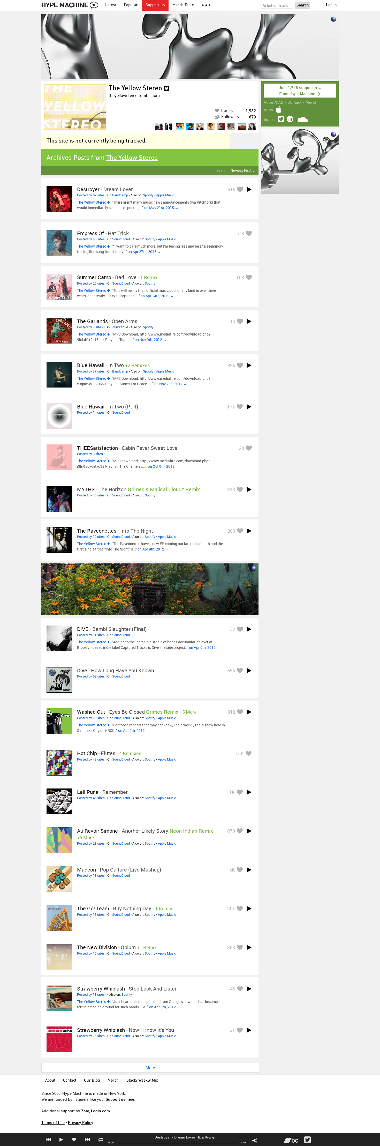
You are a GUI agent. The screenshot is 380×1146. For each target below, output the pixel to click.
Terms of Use (53, 1122)
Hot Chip (87, 753)
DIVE (82, 629)
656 (231, 670)
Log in (331, 5)
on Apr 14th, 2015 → (157, 295)
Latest (110, 5)
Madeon (86, 869)
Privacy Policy (80, 1122)
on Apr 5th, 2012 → (164, 1006)
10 (232, 321)
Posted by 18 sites (91, 914)
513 (240, 233)
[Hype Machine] (71, 5)
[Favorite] (240, 189)
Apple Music (165, 195)
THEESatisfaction (97, 447)
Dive (82, 670)
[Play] (249, 189)
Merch (311, 103)
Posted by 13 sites (91, 875)
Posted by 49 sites (91, 759)
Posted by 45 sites (91, 797)
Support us (155, 5)
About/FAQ (273, 103)
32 (232, 629)
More (150, 1067)
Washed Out (91, 711)
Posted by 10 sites (91, 536)
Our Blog (92, 1081)
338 (231, 489)
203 (231, 531)
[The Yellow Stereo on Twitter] (166, 88)
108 (240, 277)
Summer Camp (94, 277)
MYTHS (86, 489)
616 (231, 189)
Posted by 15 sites (91, 953)
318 (231, 712)
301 (231, 908)
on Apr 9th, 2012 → (153, 549)
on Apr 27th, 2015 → (144, 251)
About (50, 1081)
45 (232, 988)
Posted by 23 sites (91, 843)
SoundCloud (121, 239)
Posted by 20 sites (91, 283)
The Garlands (92, 321)
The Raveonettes (96, 530)
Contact (294, 103)
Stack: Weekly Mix (142, 1081)
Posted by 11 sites (91, 634)
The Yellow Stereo (135, 88)
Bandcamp (120, 195)
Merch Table (183, 5)
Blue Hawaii (90, 365)
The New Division (97, 947)
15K (239, 753)
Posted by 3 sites (90, 453)
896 (231, 365)
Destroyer (163, 1137)
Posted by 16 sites (91, 495)
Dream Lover (184, 1137)
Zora (85, 1110)
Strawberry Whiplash (101, 988)
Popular (131, 5)
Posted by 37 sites (91, 371)
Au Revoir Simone (97, 830)
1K (232, 792)
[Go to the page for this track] (59, 199)
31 (232, 1030)
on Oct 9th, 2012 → (163, 466)
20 (241, 448)
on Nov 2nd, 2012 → (170, 383)
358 (231, 947)
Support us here (120, 1099)
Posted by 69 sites (91, 195)
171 (231, 406)
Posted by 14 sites (91, 412)
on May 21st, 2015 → (161, 207)
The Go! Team (93, 908)
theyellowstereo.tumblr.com (134, 95)
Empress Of (90, 233)
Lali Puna (87, 791)
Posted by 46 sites (91, 239)
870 (231, 831)
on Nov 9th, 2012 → (150, 339)
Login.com (100, 1110)
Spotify (148, 195)
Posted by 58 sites (91, 676)
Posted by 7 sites (90, 327)
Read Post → (206, 1137)
